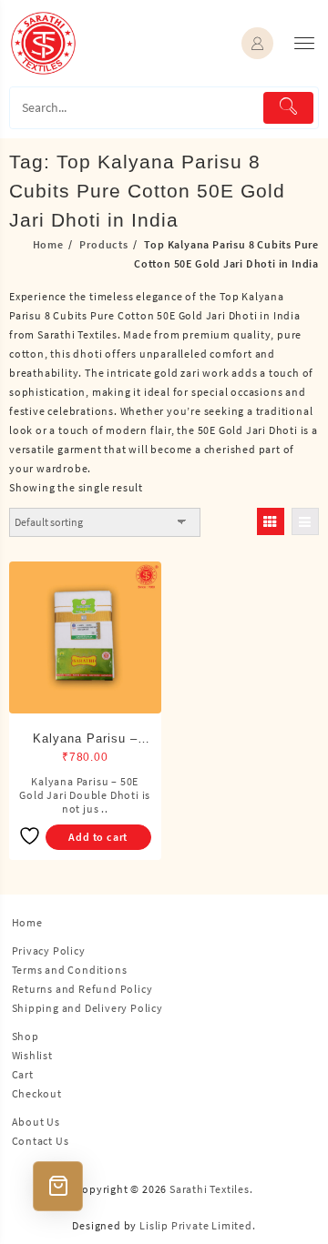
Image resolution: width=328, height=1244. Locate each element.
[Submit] (288, 108)
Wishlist (32, 1055)
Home (27, 922)
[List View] (305, 521)
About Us (36, 1121)
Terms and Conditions (70, 969)
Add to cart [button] (98, 837)
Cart (23, 1074)
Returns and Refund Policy (82, 989)
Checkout (37, 1093)
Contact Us (40, 1141)
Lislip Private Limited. (197, 1225)
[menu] (304, 43)
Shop (25, 1036)
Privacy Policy (49, 950)
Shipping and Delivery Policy (87, 1008)
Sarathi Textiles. (211, 1189)
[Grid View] (270, 521)
